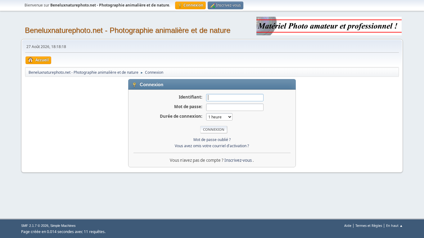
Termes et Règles (368, 225)
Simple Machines (63, 225)
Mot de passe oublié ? (212, 139)
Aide (347, 225)
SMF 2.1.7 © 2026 (34, 225)
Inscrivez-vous (238, 160)
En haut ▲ (394, 225)
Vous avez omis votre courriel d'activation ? (212, 145)
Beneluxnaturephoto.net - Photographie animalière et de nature (127, 30)
